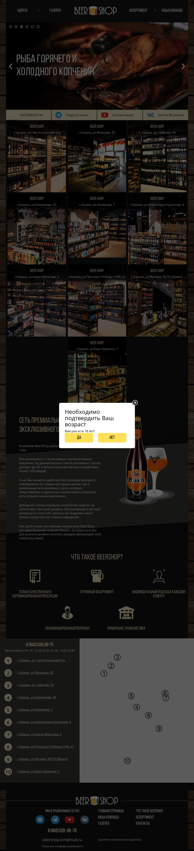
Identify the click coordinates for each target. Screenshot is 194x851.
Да (79, 437)
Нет (112, 437)
